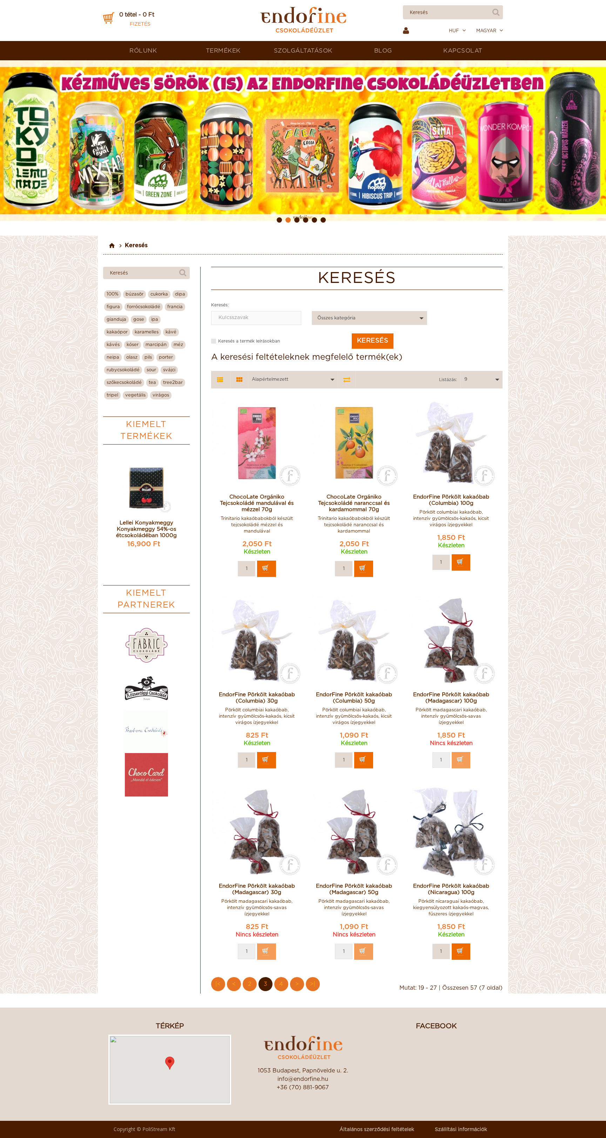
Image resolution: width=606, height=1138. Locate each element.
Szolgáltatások (303, 51)
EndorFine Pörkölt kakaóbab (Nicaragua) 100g (451, 889)
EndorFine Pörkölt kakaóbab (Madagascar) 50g (354, 889)
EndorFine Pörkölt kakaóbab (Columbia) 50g (354, 698)
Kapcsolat (463, 51)
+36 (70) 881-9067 (303, 1087)
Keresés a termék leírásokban (249, 341)
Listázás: (448, 380)
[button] (169, 1063)
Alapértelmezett (270, 379)
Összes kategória (336, 318)
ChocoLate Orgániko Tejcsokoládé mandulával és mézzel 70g (257, 503)
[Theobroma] (146, 731)
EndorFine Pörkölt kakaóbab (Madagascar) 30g (257, 889)
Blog (383, 51)
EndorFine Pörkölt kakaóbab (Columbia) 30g (257, 698)
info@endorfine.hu (302, 1079)
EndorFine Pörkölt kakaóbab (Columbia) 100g (451, 500)
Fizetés (140, 24)
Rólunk (143, 51)
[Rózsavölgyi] (146, 688)
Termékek (223, 51)
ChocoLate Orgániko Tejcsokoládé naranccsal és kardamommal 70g (354, 503)
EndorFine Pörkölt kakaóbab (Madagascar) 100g (451, 698)
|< (218, 984)
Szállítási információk (461, 1129)
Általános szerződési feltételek (376, 1129)
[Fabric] (146, 645)
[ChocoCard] (146, 774)
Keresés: (220, 305)
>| (312, 984)
